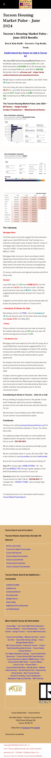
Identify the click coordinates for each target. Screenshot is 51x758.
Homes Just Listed (13, 546)
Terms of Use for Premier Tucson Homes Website (23, 756)
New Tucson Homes (31, 673)
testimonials (42, 456)
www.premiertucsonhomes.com (32, 425)
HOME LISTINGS (29, 466)
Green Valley (11, 602)
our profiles (25, 456)
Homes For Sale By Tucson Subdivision (25, 676)
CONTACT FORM (21, 482)
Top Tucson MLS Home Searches (30, 626)
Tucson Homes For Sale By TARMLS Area (23, 659)
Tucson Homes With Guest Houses (30, 656)
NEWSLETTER (15, 469)
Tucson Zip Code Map (14, 637)
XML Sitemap (38, 678)
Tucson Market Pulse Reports (14, 497)
